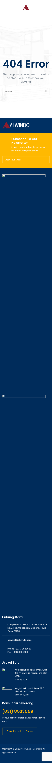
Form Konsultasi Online (20, 731)
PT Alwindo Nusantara (31, 748)
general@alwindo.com (19, 639)
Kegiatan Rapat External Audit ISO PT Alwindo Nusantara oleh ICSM (31, 673)
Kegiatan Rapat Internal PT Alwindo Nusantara (29, 690)
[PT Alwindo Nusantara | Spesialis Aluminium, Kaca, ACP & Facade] (26, 7)
